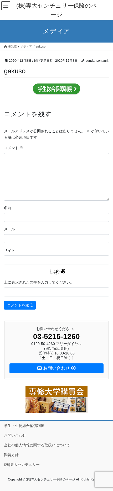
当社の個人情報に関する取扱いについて (37, 445)
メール (9, 229)
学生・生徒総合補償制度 (24, 426)
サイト (9, 250)
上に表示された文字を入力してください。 (39, 282)
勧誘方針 (11, 455)
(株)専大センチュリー (22, 464)
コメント (13, 148)
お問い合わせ (15, 435)
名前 (7, 208)
